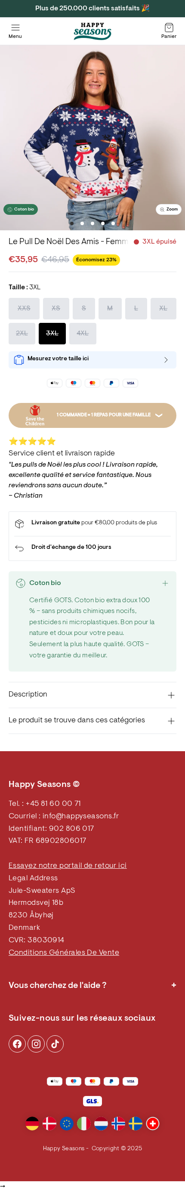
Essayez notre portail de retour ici (68, 866)
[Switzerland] (153, 1123)
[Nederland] (101, 1123)
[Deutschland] (32, 1123)
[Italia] (84, 1123)
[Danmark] (49, 1123)
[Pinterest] (36, 1044)
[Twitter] (55, 1044)
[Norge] (118, 1123)
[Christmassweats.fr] (92, 31)
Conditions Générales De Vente (64, 953)
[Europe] (67, 1123)
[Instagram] (17, 1044)
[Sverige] (135, 1123)
